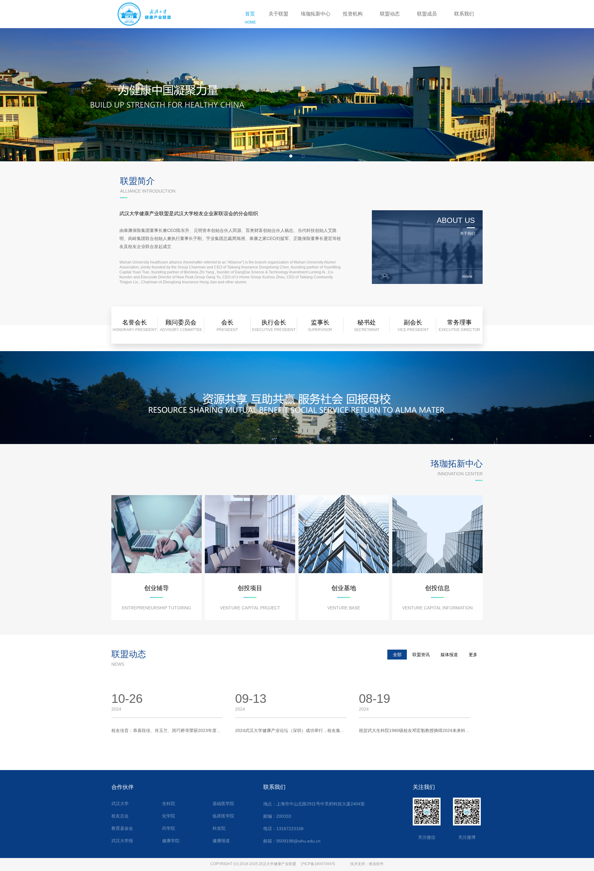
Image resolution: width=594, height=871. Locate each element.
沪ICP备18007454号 (318, 864)
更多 (473, 654)
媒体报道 (449, 654)
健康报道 (221, 840)
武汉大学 (120, 803)
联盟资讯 (421, 654)
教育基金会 (122, 828)
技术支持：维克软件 (367, 864)
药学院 (168, 828)
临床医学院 (223, 816)
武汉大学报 (122, 840)
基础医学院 (223, 803)
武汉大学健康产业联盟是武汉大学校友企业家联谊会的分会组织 (188, 213)
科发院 (219, 828)
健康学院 (170, 840)
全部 (397, 654)
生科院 (168, 803)
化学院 (168, 816)
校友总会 (120, 816)
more (467, 276)
